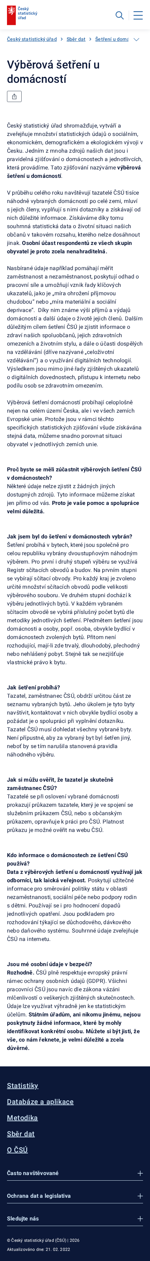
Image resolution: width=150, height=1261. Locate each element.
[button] (75, 1173)
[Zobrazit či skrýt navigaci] (136, 39)
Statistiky (22, 1085)
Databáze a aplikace (40, 1101)
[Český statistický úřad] (22, 15)
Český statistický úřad (32, 39)
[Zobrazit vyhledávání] (120, 15)
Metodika (22, 1118)
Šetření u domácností (119, 39)
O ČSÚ (17, 1150)
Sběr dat (76, 39)
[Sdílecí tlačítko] (14, 96)
